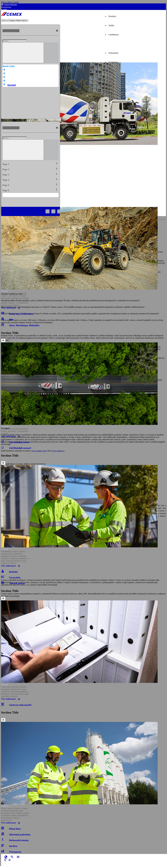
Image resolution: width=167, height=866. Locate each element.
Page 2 (30, 169)
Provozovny (6, 7)
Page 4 (30, 179)
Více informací (8, 307)
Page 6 (30, 190)
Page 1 (30, 164)
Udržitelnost (114, 35)
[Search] (23, 52)
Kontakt (11, 85)
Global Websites (10, 5)
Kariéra (4, 9)
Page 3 (30, 174)
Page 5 (30, 184)
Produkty (112, 16)
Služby (111, 25)
